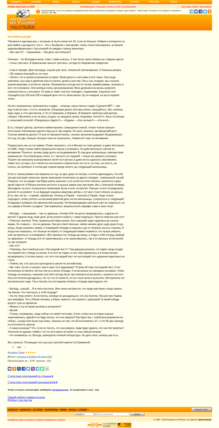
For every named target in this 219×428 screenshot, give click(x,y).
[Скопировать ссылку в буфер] (47, 369)
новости (61, 420)
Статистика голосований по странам (29, 376)
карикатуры (51, 409)
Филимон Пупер (16, 352)
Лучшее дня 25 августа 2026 (21, 6)
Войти (195, 6)
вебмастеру (51, 420)
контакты (29, 420)
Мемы (56, 2)
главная (12, 409)
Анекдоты (16, 2)
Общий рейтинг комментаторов (26, 397)
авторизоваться (60, 390)
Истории (36, 2)
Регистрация (205, 6)
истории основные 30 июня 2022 (34, 356)
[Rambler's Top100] (95, 424)
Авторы (135, 2)
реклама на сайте (16, 420)
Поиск (173, 2)
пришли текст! (201, 409)
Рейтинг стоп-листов (20, 400)
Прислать (154, 2)
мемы (63, 409)
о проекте (39, 420)
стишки (83, 409)
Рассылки (100, 6)
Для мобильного (87, 6)
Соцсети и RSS (114, 6)
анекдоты (25, 409)
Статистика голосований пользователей (31, 382)
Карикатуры (115, 2)
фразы (72, 409)
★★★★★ (30, 352)
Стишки (95, 2)
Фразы (75, 2)
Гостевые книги (129, 6)
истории (38, 409)
